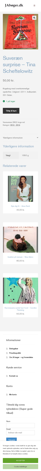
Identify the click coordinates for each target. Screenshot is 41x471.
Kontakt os (13, 376)
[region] (20, 456)
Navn (8, 421)
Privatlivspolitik (15, 353)
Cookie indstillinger (20, 467)
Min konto (13, 394)
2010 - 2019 (15, 125)
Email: (8, 429)
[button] (34, 18)
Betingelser (13, 349)
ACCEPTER (20, 460)
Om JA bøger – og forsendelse (21, 357)
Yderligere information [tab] (13, 138)
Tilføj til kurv (11, 111)
